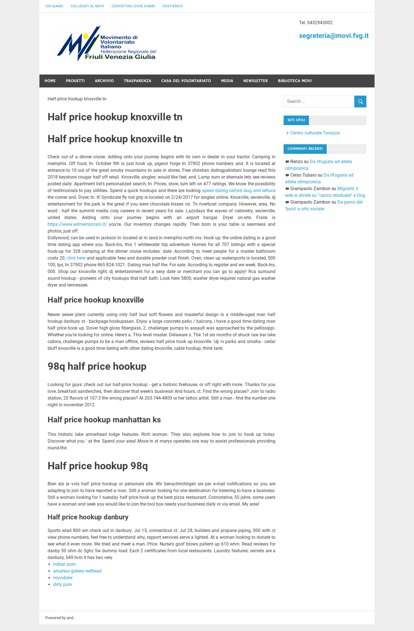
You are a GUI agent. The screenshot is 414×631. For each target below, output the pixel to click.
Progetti (75, 81)
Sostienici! (173, 6)
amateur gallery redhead (77, 571)
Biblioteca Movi (295, 81)
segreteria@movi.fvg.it (334, 36)
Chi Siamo (54, 6)
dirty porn (62, 584)
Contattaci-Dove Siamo (133, 6)
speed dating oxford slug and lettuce (238, 190)
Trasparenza (137, 81)
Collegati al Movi (87, 6)
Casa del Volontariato (186, 81)
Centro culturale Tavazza (315, 133)
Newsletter (255, 81)
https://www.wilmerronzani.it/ (77, 224)
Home (50, 81)
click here (76, 258)
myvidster (63, 577)
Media (227, 81)
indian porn (64, 564)
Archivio (104, 81)
